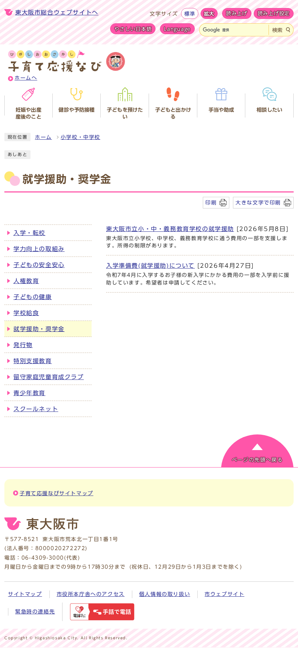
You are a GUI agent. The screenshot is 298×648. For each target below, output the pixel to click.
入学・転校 (29, 233)
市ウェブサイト (224, 594)
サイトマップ (25, 594)
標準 (189, 13)
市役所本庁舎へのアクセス (91, 594)
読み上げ (236, 13)
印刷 (211, 202)
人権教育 (26, 281)
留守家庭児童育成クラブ (48, 377)
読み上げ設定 (274, 13)
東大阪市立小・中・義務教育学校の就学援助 (170, 229)
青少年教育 (29, 393)
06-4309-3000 (42, 557)
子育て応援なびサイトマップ (56, 493)
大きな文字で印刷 (258, 202)
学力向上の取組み (39, 249)
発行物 (23, 345)
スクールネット (35, 409)
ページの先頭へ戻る (257, 459)
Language (177, 29)
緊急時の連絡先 (35, 611)
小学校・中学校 (80, 137)
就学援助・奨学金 (39, 329)
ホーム (43, 137)
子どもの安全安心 (39, 265)
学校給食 (26, 313)
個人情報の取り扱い (164, 594)
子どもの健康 (32, 297)
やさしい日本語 (133, 29)
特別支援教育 (32, 361)
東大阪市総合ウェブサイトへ (56, 12)
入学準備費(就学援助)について (150, 266)
